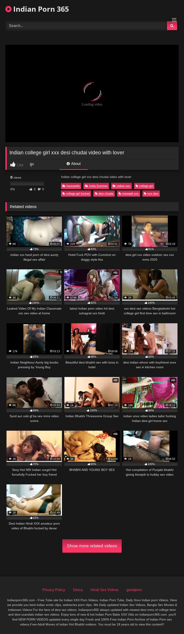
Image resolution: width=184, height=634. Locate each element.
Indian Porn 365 (40, 9)
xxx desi (152, 193)
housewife (73, 186)
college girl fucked (78, 193)
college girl (146, 186)
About (75, 164)
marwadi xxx (130, 193)
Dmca (78, 590)
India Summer (98, 186)
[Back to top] (170, 620)
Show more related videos (92, 545)
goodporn (134, 590)
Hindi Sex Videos (104, 590)
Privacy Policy (53, 590)
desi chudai (106, 193)
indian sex (123, 186)
